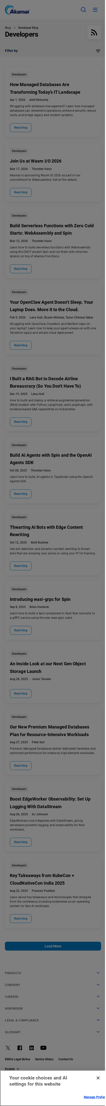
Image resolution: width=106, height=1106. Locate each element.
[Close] (98, 1078)
